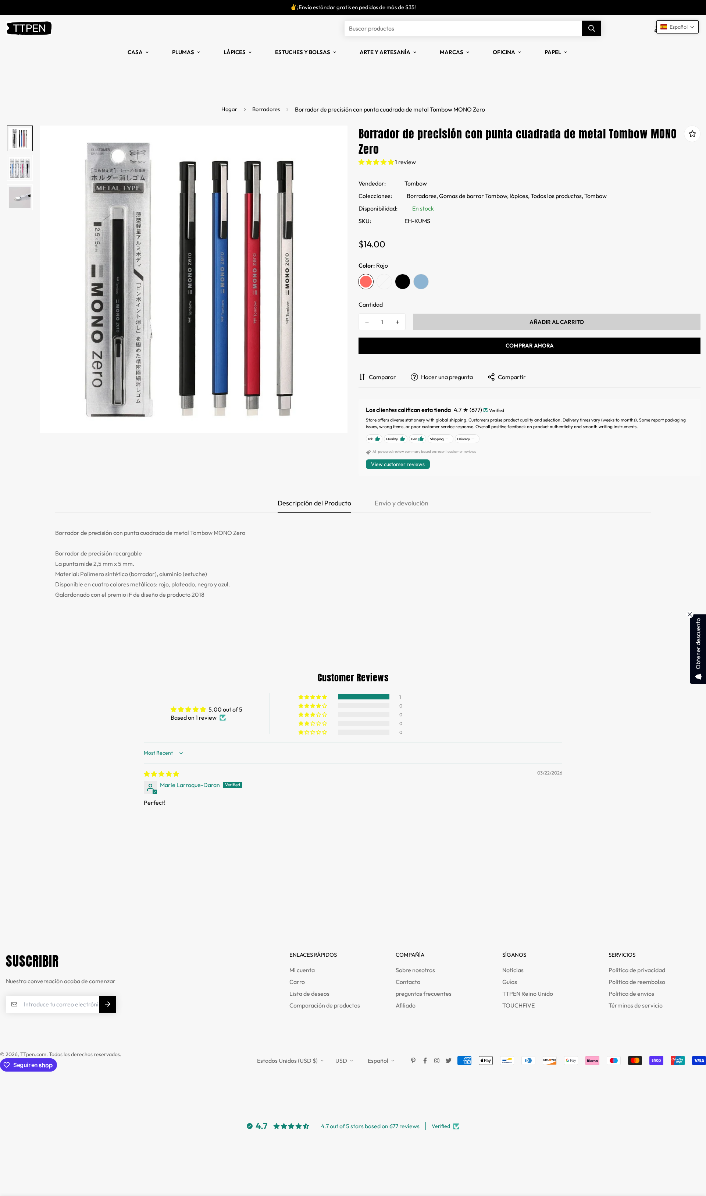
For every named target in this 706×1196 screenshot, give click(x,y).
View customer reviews (398, 464)
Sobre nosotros (415, 970)
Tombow (415, 183)
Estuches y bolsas (302, 52)
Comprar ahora (530, 345)
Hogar (229, 109)
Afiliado (406, 1005)
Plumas (183, 52)
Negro (402, 281)
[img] (161, 773)
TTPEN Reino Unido (527, 993)
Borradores (266, 109)
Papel (553, 52)
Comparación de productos (324, 1005)
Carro (297, 981)
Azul (421, 281)
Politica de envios (631, 993)
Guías (509, 981)
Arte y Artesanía (385, 52)
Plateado (384, 281)
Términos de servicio (636, 1005)
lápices (235, 52)
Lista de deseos (309, 993)
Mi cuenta (302, 970)
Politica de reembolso (637, 981)
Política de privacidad (637, 970)
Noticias (513, 970)
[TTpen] (29, 28)
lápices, (520, 196)
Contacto (408, 981)
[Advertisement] (134, 903)
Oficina (504, 52)
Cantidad (371, 304)
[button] (377, 162)
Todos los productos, (557, 196)
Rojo (366, 281)
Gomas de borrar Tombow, (474, 196)
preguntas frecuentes (424, 993)
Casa (135, 52)
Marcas (451, 52)
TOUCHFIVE (518, 1005)
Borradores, (422, 196)
